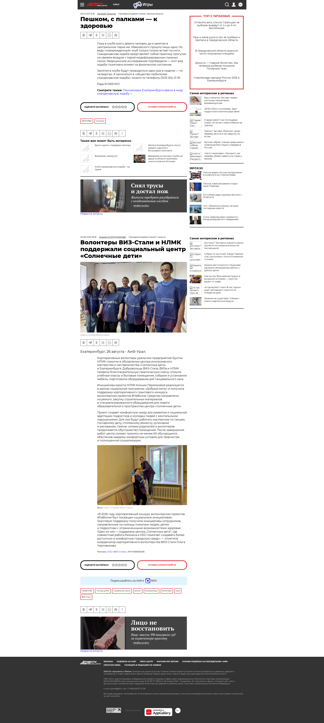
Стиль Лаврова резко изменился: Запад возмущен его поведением (220, 218)
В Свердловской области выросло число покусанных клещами (216, 52)
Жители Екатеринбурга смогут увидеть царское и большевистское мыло (164, 148)
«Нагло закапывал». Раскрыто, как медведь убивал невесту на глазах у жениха (223, 156)
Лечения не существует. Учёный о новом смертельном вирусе (221, 299)
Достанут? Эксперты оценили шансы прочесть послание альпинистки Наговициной (223, 245)
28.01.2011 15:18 (87, 13)
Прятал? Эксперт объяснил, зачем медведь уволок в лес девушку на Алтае (222, 134)
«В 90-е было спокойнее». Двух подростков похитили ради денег (222, 110)
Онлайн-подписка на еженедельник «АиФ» (205, 661)
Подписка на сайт (126, 661)
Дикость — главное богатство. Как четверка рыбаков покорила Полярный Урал (216, 66)
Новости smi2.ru (91, 213)
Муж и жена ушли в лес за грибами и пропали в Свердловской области (216, 39)
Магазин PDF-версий (167, 661)
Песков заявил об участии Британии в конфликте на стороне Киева (222, 173)
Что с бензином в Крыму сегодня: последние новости (220, 207)
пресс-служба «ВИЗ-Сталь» (95, 334)
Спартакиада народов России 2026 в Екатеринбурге (217, 79)
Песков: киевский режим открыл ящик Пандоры (220, 185)
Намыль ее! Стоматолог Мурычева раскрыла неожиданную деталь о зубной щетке (222, 268)
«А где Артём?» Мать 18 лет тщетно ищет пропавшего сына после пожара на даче (222, 290)
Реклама (108, 661)
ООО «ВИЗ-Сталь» (117, 551)
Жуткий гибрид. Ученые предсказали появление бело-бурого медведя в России (224, 145)
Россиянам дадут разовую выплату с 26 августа (222, 196)
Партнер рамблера (133, 710)
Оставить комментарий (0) (162, 107)
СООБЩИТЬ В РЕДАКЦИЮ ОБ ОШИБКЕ (142, 665)
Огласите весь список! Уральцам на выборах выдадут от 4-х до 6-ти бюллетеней (216, 25)
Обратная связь (112, 665)
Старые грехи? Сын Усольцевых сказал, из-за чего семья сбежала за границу (223, 123)
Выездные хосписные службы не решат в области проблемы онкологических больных (165, 159)
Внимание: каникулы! (106, 156)
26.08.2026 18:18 (88, 237)
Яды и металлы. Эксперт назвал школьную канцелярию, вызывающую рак (220, 100)
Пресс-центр (146, 661)
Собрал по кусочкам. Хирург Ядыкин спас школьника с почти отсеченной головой (223, 257)
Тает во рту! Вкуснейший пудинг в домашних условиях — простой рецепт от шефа (222, 279)
